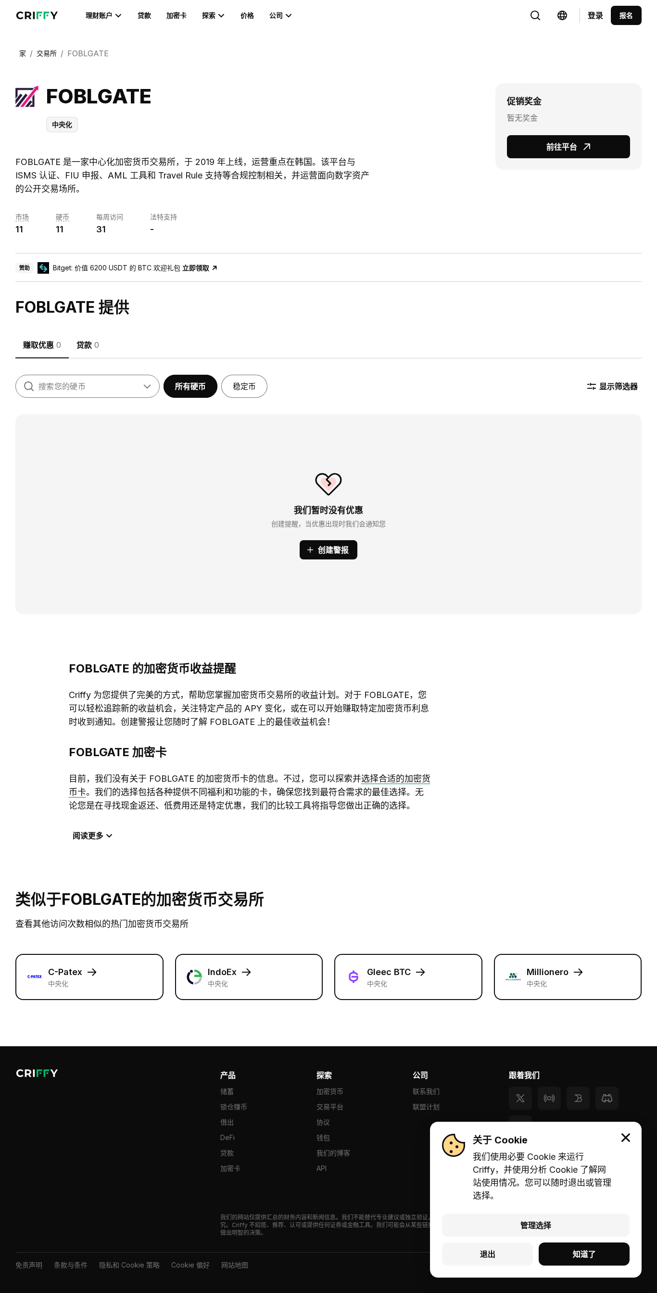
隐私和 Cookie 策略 (129, 1265)
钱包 (323, 1137)
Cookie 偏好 (190, 1265)
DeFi (227, 1137)
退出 (487, 1254)
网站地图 (234, 1265)
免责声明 (28, 1265)
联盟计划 (426, 1107)
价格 (247, 15)
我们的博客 (333, 1153)
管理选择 (535, 1225)
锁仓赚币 (233, 1107)
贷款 (144, 15)
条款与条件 (71, 1265)
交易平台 (329, 1107)
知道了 (584, 1254)
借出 (227, 1122)
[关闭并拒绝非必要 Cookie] (625, 1137)
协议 (323, 1122)
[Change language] (535, 15)
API (321, 1168)
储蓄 (227, 1091)
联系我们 (426, 1091)
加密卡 (176, 15)
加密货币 (329, 1091)
